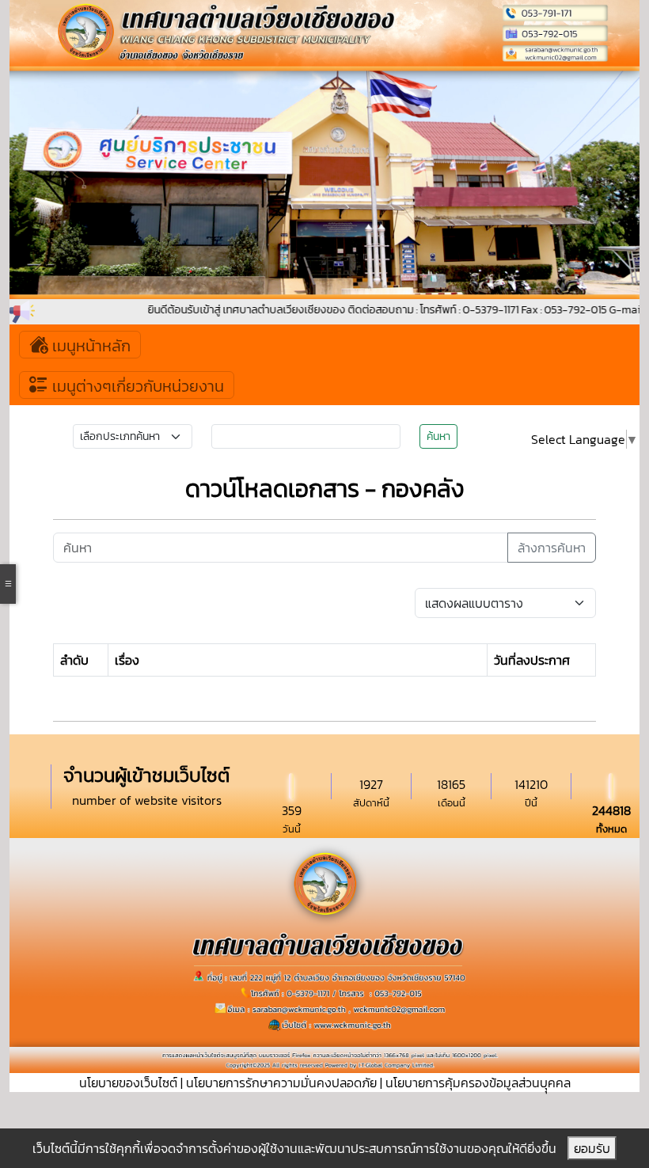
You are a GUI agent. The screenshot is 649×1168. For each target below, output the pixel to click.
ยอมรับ (592, 1148)
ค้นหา (438, 436)
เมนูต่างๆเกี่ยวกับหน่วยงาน (136, 386)
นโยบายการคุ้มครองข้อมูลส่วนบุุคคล (478, 1082)
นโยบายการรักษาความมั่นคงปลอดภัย (281, 1082)
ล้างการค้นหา (552, 547)
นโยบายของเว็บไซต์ (128, 1082)
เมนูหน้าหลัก (89, 346)
